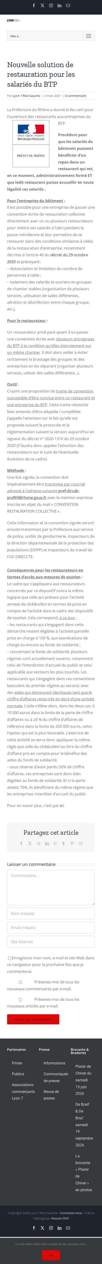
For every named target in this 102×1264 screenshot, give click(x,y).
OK (51, 1255)
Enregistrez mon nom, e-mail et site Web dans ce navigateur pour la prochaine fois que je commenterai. (50, 964)
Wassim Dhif (60, 1218)
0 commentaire (75, 96)
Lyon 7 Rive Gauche (26, 96)
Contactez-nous (71, 1213)
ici (62, 805)
